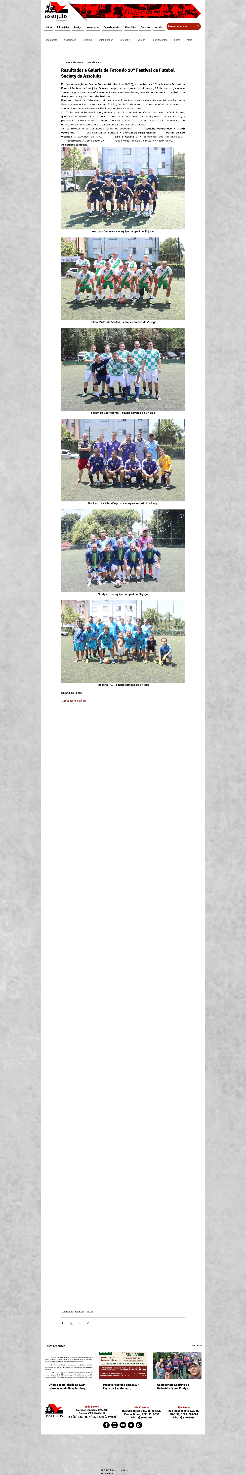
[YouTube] (122, 1425)
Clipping (87, 40)
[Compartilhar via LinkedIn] (79, 1323)
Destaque (125, 40)
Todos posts (50, 40)
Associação (70, 40)
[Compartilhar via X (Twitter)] (70, 1323)
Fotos (177, 40)
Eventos (141, 40)
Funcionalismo (160, 40)
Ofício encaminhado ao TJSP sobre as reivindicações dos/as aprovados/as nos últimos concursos (68, 1386)
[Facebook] (106, 1425)
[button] (62, 27)
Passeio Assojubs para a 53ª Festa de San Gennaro (121, 1386)
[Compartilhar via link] (87, 1323)
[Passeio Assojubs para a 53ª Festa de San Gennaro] (123, 1365)
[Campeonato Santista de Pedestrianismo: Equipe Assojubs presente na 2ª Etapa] (177, 1365)
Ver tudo (197, 1345)
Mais (189, 40)
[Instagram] (114, 1425)
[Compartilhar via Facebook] (62, 1323)
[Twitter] (131, 1425)
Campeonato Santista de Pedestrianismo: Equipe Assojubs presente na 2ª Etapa (177, 1386)
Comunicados (105, 40)
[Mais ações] (183, 62)
